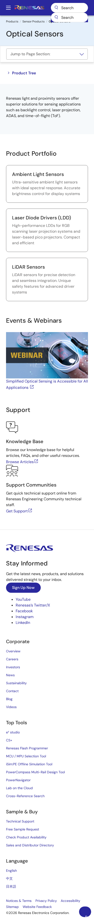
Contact (12, 691)
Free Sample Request (22, 829)
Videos (11, 707)
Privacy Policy (46, 901)
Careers (12, 659)
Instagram (25, 616)
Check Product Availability (26, 837)
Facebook (24, 610)
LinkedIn (23, 622)
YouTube (23, 599)
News (10, 675)
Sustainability (16, 683)
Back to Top (88, 916)
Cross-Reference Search (25, 796)
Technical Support (20, 821)
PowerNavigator (18, 780)
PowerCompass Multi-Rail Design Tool (35, 772)
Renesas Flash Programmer (27, 748)
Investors (13, 667)
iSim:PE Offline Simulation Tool (29, 764)
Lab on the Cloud (19, 788)
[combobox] (69, 17)
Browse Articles (20, 461)
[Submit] (56, 17)
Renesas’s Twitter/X (33, 605)
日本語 (11, 886)
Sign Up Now (23, 587)
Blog (9, 699)
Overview (13, 651)
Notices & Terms (19, 901)
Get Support (17, 511)
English (11, 870)
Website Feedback (37, 907)
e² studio (13, 732)
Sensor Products (33, 21)
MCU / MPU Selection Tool (26, 756)
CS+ (9, 740)
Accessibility (70, 901)
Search (69, 7)
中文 (9, 878)
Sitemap (12, 907)
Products (12, 21)
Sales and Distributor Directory (30, 845)
